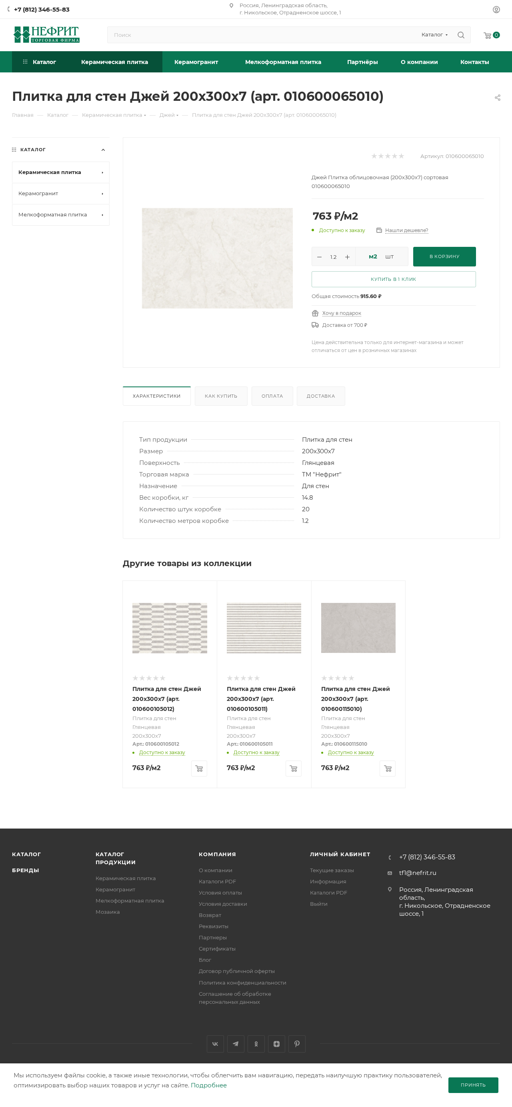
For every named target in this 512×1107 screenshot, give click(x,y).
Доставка (321, 396)
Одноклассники (256, 1044)
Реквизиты (213, 926)
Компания (217, 854)
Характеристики (157, 396)
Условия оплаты (220, 892)
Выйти (319, 904)
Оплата (272, 396)
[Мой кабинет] (496, 11)
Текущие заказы (332, 870)
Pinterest (297, 1044)
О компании (215, 870)
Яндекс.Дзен (276, 1044)
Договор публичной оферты (237, 971)
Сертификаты (217, 948)
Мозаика (108, 912)
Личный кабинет (340, 854)
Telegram (235, 1044)
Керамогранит (115, 889)
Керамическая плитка (126, 878)
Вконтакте (215, 1044)
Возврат (210, 915)
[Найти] (461, 34)
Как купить (221, 396)
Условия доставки (223, 904)
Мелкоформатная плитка (130, 900)
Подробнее (209, 1085)
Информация (328, 881)
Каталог (26, 854)
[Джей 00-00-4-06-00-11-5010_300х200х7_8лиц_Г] (217, 258)
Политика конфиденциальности (242, 982)
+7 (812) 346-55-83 (42, 9)
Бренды (25, 870)
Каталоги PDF (217, 881)
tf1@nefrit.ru (417, 873)
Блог (205, 960)
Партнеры (213, 937)
